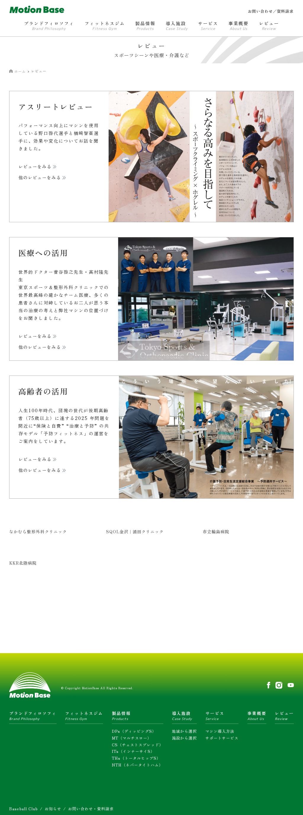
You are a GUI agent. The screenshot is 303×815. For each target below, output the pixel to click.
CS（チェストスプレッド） (137, 745)
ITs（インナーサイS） (133, 751)
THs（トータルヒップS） (136, 758)
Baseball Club (23, 808)
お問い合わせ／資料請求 (271, 11)
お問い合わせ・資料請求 (91, 808)
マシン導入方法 (219, 731)
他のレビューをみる (39, 177)
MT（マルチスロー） (132, 738)
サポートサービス (221, 738)
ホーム (20, 71)
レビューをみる (34, 166)
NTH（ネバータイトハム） (137, 765)
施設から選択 (184, 738)
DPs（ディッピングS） (134, 731)
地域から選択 (184, 731)
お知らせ (53, 808)
